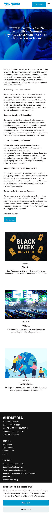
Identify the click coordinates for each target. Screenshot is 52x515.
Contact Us (10, 220)
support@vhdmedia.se (17, 470)
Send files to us (8, 476)
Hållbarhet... (26, 384)
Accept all (26, 503)
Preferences (26, 509)
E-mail (5, 454)
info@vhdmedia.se (15, 467)
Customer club (8, 451)
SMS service (7, 444)
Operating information (11, 434)
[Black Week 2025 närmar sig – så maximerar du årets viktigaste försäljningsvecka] (26, 246)
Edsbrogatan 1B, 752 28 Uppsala (22, 473)
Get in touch (39, 4)
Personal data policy (10, 480)
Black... (26, 267)
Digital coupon (8, 447)
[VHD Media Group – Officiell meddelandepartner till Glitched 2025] (26, 304)
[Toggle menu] (49, 4)
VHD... (26, 325)
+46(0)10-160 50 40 (16, 464)
